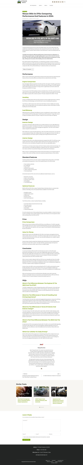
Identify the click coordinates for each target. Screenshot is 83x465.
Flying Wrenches (25, 18)
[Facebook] (53, 2)
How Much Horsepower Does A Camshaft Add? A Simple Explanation (24, 400)
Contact (54, 460)
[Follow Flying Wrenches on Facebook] (41, 368)
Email (37, 434)
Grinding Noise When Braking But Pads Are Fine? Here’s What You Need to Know (30, 375)
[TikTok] (61, 2)
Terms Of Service (58, 461)
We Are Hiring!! (54, 462)
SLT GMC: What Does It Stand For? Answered (52, 374)
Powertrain (25, 11)
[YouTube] (57, 2)
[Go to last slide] (17, 396)
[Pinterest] (59, 2)
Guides (51, 5)
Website (50, 434)
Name (24, 434)
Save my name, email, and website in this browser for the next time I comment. (37, 437)
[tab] (39, 407)
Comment (25, 420)
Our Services (60, 460)
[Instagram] (55, 2)
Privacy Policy (50, 461)
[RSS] (63, 2)
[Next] (65, 396)
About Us (48, 460)
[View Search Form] (65, 2)
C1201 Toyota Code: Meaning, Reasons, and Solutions (41, 400)
